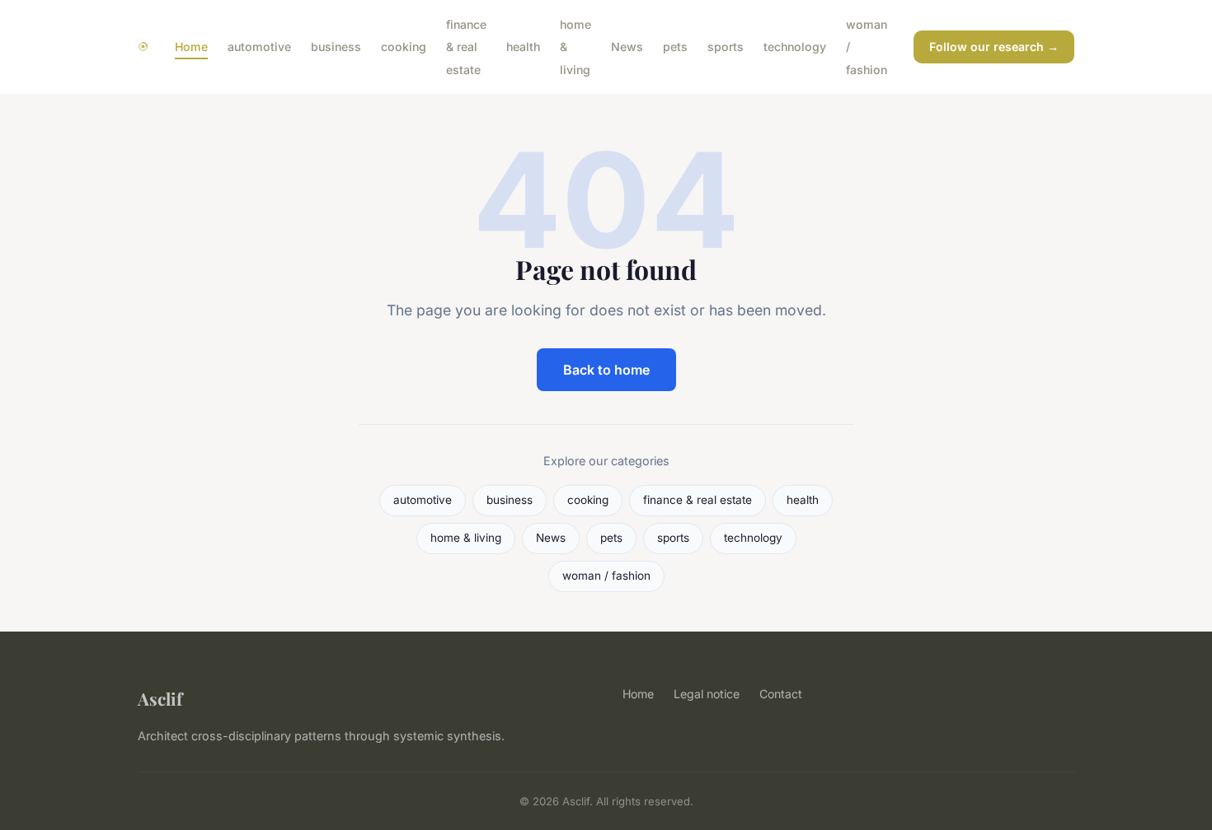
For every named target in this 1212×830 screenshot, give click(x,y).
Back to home (606, 369)
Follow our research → (994, 47)
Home (191, 47)
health (523, 47)
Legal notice (707, 694)
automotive (259, 47)
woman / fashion (606, 575)
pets (675, 47)
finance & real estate (466, 46)
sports (725, 47)
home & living (465, 537)
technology (794, 47)
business (336, 47)
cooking (403, 47)
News (627, 47)
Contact (780, 694)
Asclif (160, 698)
